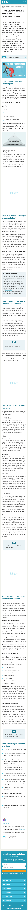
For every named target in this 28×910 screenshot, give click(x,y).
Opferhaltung (5, 534)
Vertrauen (18, 226)
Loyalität (5, 243)
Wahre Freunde (9, 503)
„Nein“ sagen (17, 450)
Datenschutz (12, 905)
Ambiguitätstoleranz (7, 154)
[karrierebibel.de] (6, 2)
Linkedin (13, 833)
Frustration (8, 641)
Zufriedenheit (21, 626)
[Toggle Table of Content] (14, 57)
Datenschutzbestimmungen (13, 873)
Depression (16, 648)
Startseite (3, 6)
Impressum (5, 905)
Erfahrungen (8, 125)
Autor (4, 828)
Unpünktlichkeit (8, 289)
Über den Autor (6, 823)
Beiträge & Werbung (20, 905)
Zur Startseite (14, 843)
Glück (12, 524)
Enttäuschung (9, 307)
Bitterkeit (4, 648)
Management (8, 6)
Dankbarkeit (13, 626)
